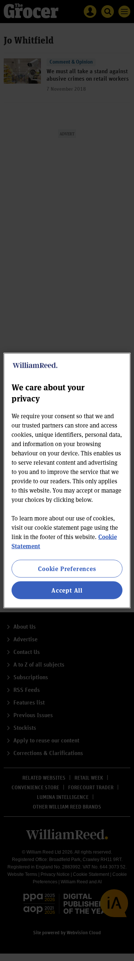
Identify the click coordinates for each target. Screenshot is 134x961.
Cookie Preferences (67, 568)
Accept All (67, 590)
